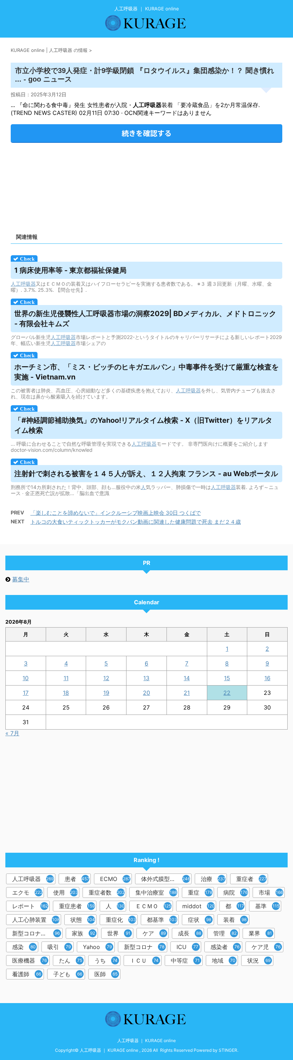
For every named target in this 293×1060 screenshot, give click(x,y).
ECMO (115, 878)
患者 (77, 878)
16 (267, 678)
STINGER (228, 1050)
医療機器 (29, 960)
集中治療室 (156, 892)
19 (106, 692)
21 (187, 692)
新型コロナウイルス (37, 933)
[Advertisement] (146, 185)
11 (66, 678)
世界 (118, 933)
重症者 (251, 878)
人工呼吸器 (23, 284)
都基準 (162, 919)
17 (26, 692)
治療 (213, 878)
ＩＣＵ (144, 960)
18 (66, 692)
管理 (225, 933)
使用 (65, 892)
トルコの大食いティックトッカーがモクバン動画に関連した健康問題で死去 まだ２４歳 (135, 521)
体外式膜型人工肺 (165, 878)
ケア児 (266, 946)
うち (106, 960)
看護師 (26, 974)
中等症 (185, 960)
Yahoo (97, 946)
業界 (260, 933)
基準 (267, 906)
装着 (235, 919)
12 (106, 678)
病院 (235, 892)
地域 (223, 960)
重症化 (121, 919)
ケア (154, 933)
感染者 (224, 946)
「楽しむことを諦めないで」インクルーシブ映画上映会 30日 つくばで (115, 512)
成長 (189, 933)
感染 (24, 946)
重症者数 (107, 892)
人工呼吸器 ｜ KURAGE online (146, 1040)
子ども (67, 974)
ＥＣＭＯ (153, 906)
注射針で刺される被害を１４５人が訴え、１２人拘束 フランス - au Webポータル (146, 473)
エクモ (27, 892)
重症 (200, 892)
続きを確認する (146, 133)
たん (70, 960)
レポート (30, 906)
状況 (258, 960)
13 (146, 678)
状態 (82, 919)
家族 (83, 933)
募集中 (20, 579)
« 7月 (12, 733)
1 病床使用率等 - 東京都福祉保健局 (70, 270)
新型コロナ (144, 946)
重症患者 (77, 906)
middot (198, 906)
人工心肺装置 (36, 919)
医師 (106, 974)
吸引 (59, 946)
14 (187, 678)
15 (227, 678)
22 (226, 692)
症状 (199, 919)
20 (146, 692)
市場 (271, 892)
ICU (187, 946)
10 (26, 678)
